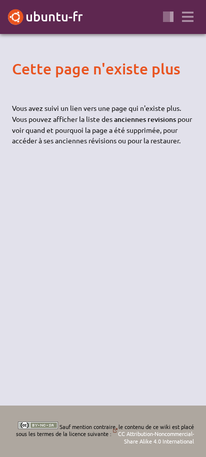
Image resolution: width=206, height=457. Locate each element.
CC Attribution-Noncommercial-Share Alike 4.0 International (156, 437)
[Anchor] (20, 68)
